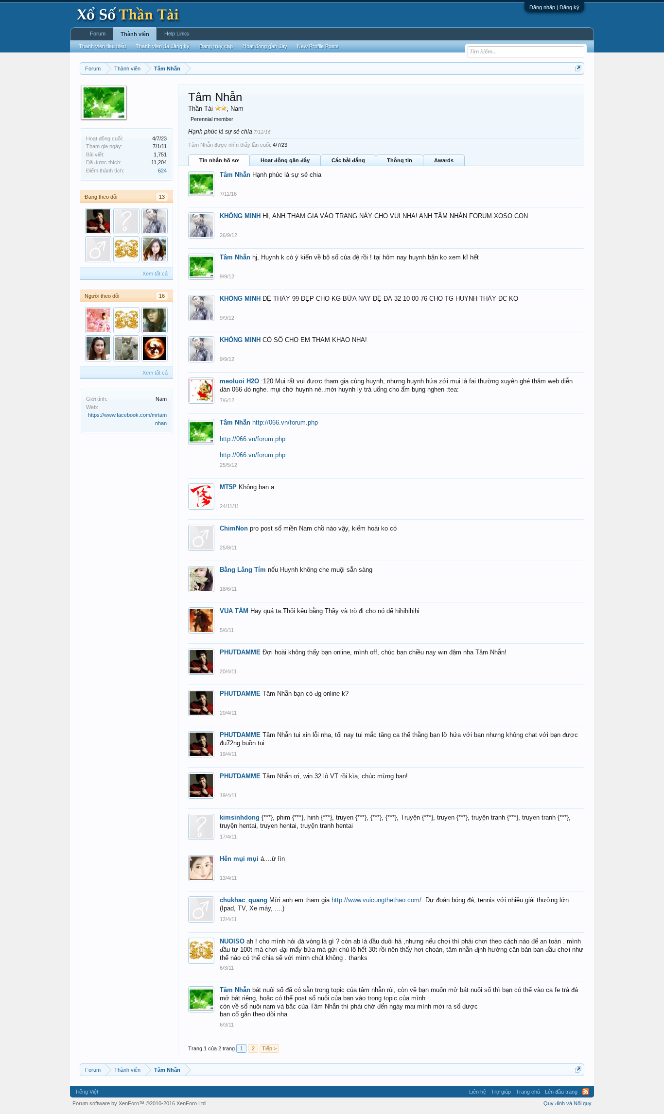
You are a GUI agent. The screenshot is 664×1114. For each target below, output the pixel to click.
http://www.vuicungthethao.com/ (376, 900)
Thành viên (135, 34)
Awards (444, 160)
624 (162, 170)
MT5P (228, 487)
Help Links (176, 33)
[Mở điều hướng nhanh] (578, 68)
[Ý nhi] (98, 348)
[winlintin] (154, 320)
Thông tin (399, 160)
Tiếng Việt (86, 1092)
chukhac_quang (243, 900)
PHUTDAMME (240, 652)
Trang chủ (528, 1092)
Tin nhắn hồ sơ (219, 160)
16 (162, 296)
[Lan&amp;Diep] (154, 249)
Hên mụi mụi (239, 858)
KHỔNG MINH (240, 216)
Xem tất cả (155, 273)
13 (162, 197)
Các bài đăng (348, 160)
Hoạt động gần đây (285, 160)
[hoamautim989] (98, 320)
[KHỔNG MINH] (154, 221)
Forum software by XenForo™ (139, 1103)
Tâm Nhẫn (235, 174)
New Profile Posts (318, 46)
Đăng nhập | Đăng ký (554, 7)
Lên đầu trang (561, 1092)
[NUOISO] (126, 249)
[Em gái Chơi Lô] (126, 348)
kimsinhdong (240, 817)
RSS (585, 1091)
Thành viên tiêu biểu (102, 46)
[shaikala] (154, 348)
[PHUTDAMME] (98, 221)
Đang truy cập (216, 46)
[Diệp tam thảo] (98, 249)
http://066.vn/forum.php (285, 422)
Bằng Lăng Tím (243, 569)
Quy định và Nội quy (567, 1103)
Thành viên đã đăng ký (163, 46)
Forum (97, 33)
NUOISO (232, 941)
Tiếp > (269, 1048)
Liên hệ (477, 1092)
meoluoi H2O (239, 381)
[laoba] (126, 221)
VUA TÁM (234, 611)
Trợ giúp (501, 1092)
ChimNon (234, 528)
